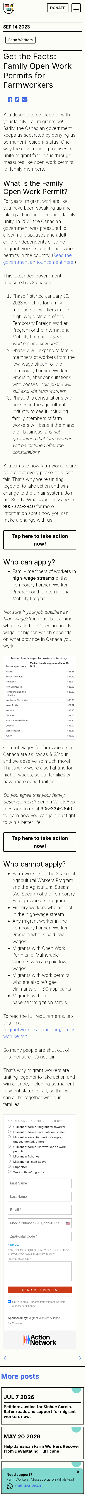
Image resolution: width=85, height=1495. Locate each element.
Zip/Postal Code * (22, 1234)
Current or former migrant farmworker (39, 1127)
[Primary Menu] (76, 7)
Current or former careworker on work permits (39, 1149)
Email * (15, 1207)
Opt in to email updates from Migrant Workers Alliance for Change (38, 1304)
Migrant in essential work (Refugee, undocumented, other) (37, 1139)
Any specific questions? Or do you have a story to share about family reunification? (39, 1254)
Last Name (17, 1194)
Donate (57, 8)
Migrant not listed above (29, 1161)
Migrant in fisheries (26, 1156)
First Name (18, 1180)
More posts (20, 1376)
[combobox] (67, 1223)
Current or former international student (39, 1132)
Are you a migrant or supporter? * (35, 1121)
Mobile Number (21, 1220)
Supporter (20, 1167)
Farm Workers (20, 40)
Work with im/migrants (28, 1172)
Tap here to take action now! (40, 540)
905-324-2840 (28, 1486)
